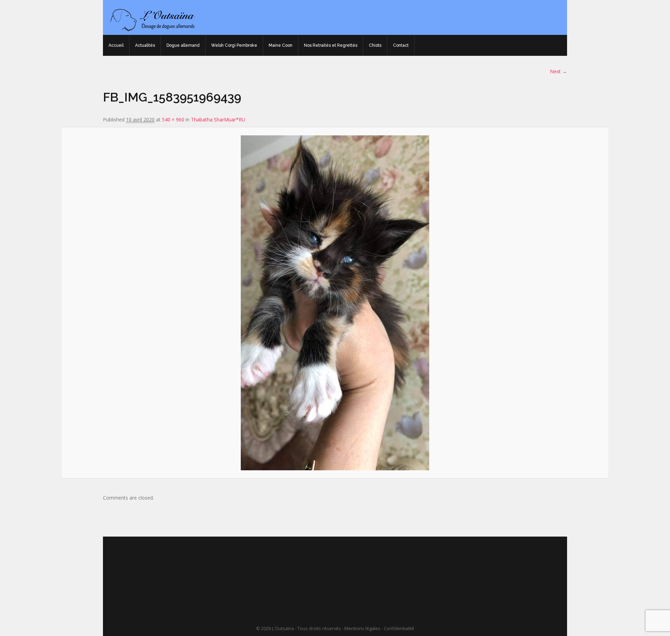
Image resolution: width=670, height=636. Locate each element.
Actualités (145, 45)
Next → (558, 71)
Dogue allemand (183, 45)
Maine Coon (280, 45)
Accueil (116, 45)
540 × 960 (173, 119)
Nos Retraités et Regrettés (330, 45)
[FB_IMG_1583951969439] (334, 302)
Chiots (375, 45)
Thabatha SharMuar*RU (218, 119)
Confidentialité (399, 628)
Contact (401, 45)
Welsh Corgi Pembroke (234, 45)
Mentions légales (362, 628)
